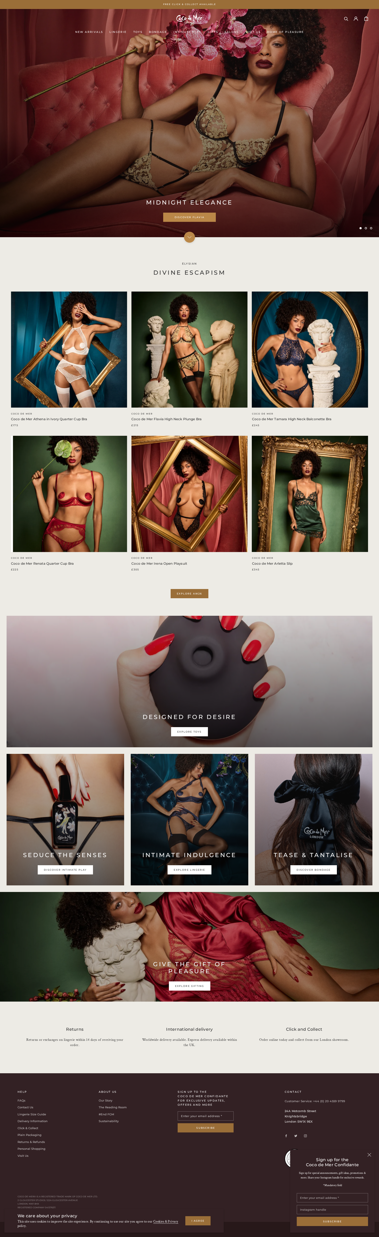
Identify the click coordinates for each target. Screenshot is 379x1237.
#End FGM (106, 1114)
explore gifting (189, 986)
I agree (197, 1220)
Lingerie (118, 31)
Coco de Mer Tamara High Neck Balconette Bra (291, 419)
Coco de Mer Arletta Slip (272, 563)
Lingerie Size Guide (32, 1114)
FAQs (21, 1100)
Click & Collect (28, 1128)
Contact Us (25, 1107)
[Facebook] (286, 1135)
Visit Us (253, 31)
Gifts (213, 31)
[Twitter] (295, 1135)
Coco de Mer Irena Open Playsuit (159, 563)
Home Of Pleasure (285, 31)
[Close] (369, 1155)
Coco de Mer (21, 413)
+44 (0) (319, 1101)
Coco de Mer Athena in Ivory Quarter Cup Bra (49, 419)
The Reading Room (113, 1107)
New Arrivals (89, 31)
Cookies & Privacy (165, 1221)
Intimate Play (187, 31)
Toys (138, 31)
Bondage (158, 31)
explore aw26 (189, 593)
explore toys (189, 217)
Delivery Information (33, 1121)
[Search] (346, 18)
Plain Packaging (29, 1135)
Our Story (105, 1100)
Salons (232, 31)
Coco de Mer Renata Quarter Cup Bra (42, 563)
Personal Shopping (31, 1148)
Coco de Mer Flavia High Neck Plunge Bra (166, 419)
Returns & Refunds (31, 1142)
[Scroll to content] (189, 236)
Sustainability (109, 1121)
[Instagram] (305, 1135)
